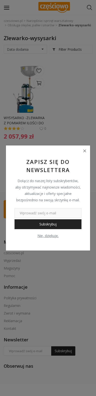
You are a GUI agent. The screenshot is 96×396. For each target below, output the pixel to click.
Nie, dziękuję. (48, 235)
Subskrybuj (48, 224)
